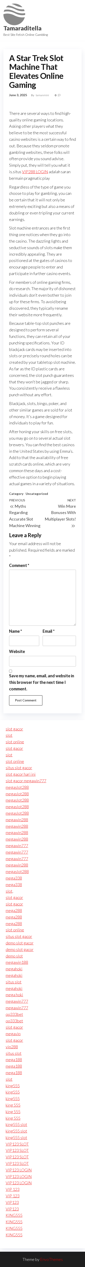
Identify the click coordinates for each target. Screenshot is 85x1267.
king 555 (13, 1105)
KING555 (14, 1215)
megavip (13, 1033)
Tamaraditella (22, 28)
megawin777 (17, 845)
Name (15, 631)
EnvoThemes (51, 1259)
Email (49, 631)
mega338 (14, 878)
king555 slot (16, 1124)
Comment (19, 565)
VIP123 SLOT (17, 1144)
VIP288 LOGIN (35, 171)
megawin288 (17, 819)
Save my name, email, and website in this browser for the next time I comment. (41, 682)
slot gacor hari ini (21, 774)
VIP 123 (12, 1189)
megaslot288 (17, 787)
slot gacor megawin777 (26, 780)
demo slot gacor (20, 942)
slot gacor (14, 728)
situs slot (14, 981)
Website (17, 651)
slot (9, 735)
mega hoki (14, 994)
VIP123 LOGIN (19, 1169)
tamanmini (42, 95)
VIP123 (12, 1202)
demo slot (14, 955)
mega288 (14, 910)
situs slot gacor (19, 767)
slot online (15, 741)
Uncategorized (37, 494)
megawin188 (17, 962)
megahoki (14, 968)
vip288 (12, 1046)
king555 (13, 1085)
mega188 (14, 1059)
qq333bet (14, 1014)
